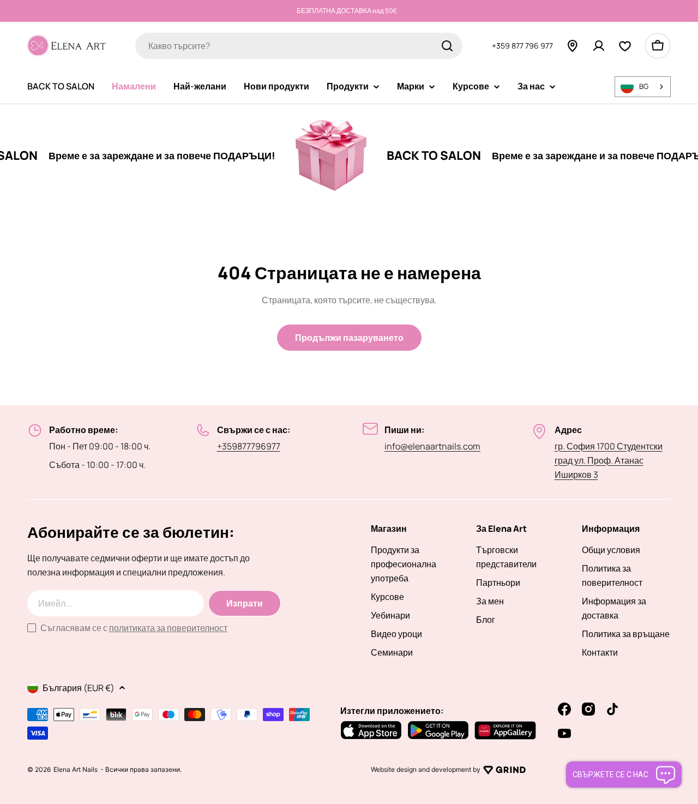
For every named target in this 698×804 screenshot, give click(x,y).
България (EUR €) (79, 688)
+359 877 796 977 (522, 45)
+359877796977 (248, 446)
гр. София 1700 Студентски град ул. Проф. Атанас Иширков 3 (609, 460)
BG (643, 86)
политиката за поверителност (168, 628)
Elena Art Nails (75, 769)
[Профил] (598, 45)
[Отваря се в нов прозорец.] (504, 770)
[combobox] (298, 46)
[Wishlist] (624, 45)
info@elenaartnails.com (432, 446)
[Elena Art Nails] (316, 155)
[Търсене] (447, 45)
